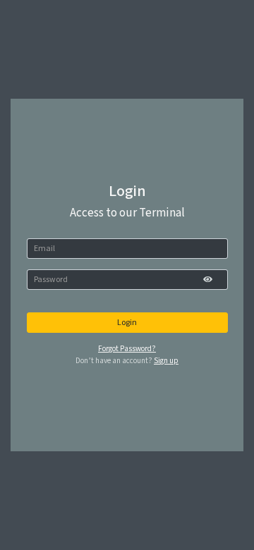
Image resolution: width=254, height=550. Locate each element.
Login (127, 322)
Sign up (166, 360)
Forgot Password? (127, 348)
